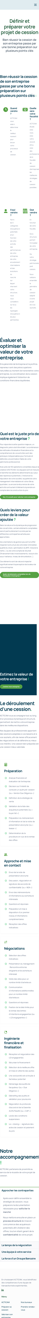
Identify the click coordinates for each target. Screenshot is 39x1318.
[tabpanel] (19, 1218)
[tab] (19, 1190)
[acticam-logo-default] (8, 3)
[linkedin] (3, 1290)
